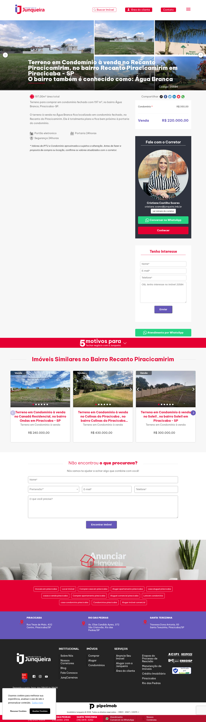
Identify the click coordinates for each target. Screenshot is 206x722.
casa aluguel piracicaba (159, 589)
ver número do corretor (163, 211)
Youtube (46, 676)
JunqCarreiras (69, 677)
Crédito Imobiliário (154, 673)
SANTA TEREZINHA (161, 617)
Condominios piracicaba (105, 602)
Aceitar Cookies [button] (40, 711)
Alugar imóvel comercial (133, 602)
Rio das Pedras (98, 617)
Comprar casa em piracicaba (93, 589)
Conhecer (163, 230)
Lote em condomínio (153, 595)
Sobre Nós (67, 655)
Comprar (93, 655)
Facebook (165, 96)
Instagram (40, 676)
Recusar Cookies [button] (18, 711)
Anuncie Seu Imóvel (123, 657)
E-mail (178, 96)
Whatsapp (183, 96)
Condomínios (96, 665)
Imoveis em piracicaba (46, 589)
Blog (63, 668)
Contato (168, 9)
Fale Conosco (69, 672)
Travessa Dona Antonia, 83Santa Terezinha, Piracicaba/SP (167, 626)
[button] (33, 404)
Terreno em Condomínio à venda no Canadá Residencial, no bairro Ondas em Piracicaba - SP (40, 416)
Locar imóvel (68, 589)
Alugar (92, 660)
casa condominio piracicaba (74, 602)
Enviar (163, 309)
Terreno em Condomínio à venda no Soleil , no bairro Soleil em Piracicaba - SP (166, 416)
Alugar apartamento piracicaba (127, 589)
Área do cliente (125, 670)
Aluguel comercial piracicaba (124, 595)
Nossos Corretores (67, 662)
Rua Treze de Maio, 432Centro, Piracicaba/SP (39, 626)
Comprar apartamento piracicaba (89, 595)
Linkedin (174, 96)
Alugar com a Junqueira (124, 665)
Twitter (170, 96)
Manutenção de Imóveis (151, 667)
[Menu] (188, 10)
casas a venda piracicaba (55, 595)
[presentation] (5, 55)
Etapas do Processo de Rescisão (149, 658)
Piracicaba (34, 617)
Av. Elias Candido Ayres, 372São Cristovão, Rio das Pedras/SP (103, 627)
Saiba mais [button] (37, 703)
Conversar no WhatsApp (165, 220)
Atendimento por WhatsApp (165, 332)
